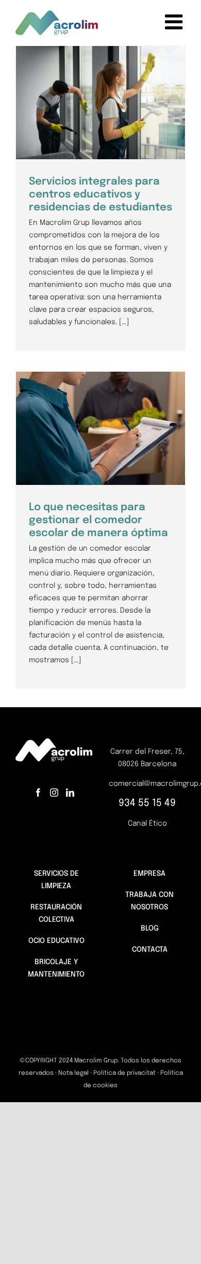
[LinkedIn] (70, 792)
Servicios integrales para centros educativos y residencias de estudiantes (100, 195)
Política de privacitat (124, 1073)
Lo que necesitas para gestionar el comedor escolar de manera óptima (98, 520)
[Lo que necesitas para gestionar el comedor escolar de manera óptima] (100, 428)
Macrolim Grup (119, 136)
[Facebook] (38, 792)
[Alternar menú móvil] (175, 21)
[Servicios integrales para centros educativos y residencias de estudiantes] (100, 102)
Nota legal (73, 1073)
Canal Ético (147, 823)
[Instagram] (54, 792)
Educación (76, 136)
